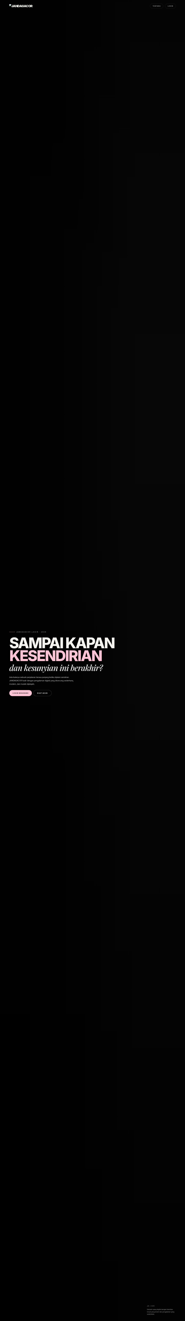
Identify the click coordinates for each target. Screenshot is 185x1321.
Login (170, 6)
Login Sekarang (21, 693)
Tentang (157, 6)
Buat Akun (42, 693)
